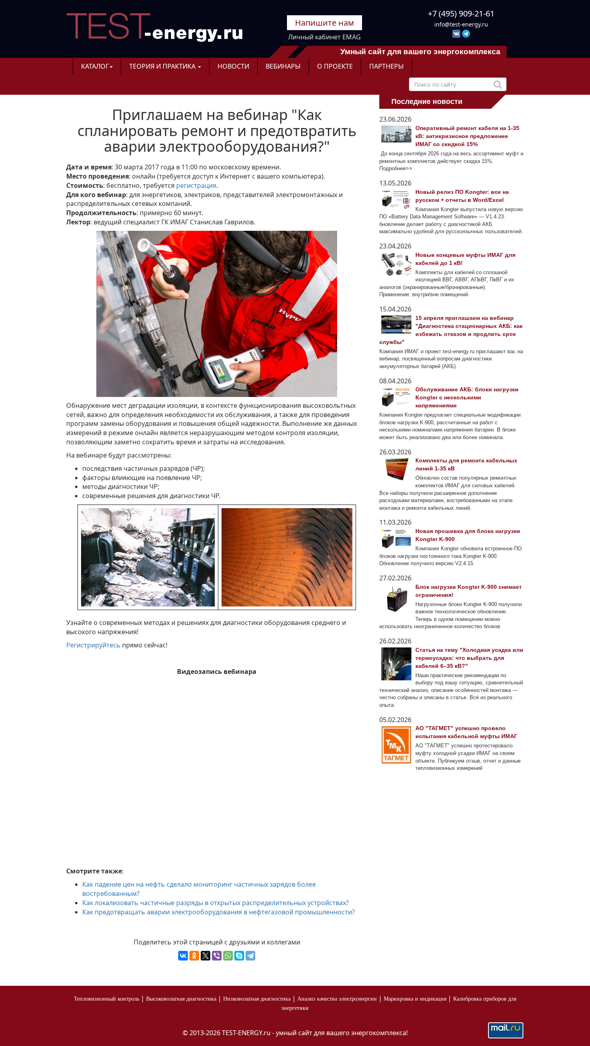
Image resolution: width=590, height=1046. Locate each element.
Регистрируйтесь (93, 645)
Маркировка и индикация (415, 999)
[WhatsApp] (228, 956)
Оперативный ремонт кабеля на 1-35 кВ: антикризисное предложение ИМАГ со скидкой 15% (467, 136)
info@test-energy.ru (461, 24)
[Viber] (217, 956)
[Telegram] (250, 956)
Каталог (95, 66)
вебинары (283, 66)
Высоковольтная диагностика (181, 999)
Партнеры (386, 66)
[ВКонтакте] (183, 956)
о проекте (335, 66)
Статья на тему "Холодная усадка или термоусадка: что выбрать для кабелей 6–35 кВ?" (469, 658)
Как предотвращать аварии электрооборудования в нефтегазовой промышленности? (218, 912)
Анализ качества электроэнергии (337, 999)
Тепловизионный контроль (106, 999)
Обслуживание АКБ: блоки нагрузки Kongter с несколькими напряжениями (467, 397)
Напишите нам (324, 22)
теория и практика (163, 66)
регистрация (196, 185)
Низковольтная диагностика (257, 999)
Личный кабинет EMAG (324, 37)
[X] (205, 956)
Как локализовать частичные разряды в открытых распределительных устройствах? (215, 902)
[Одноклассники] (194, 956)
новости (233, 66)
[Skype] (239, 956)
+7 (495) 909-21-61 (461, 13)
